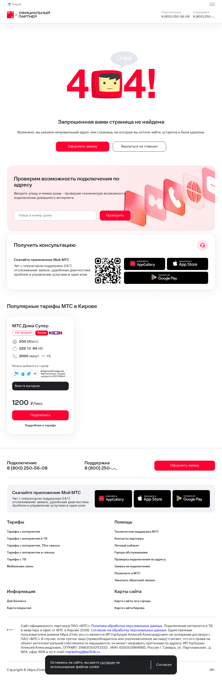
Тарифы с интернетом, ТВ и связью (33, 545)
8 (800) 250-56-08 (175, 16)
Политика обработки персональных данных (126, 626)
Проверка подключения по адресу (140, 559)
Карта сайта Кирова (129, 608)
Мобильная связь (20, 566)
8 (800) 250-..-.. (204, 16)
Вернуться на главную (139, 146)
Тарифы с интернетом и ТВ (27, 538)
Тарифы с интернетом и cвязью (31, 552)
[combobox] (55, 216)
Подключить (40, 415)
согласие (107, 663)
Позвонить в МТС (127, 573)
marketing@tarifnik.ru (82, 652)
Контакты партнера (129, 538)
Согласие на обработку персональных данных (128, 630)
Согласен (164, 665)
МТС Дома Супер (30, 326)
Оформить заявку (82, 146)
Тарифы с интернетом (23, 531)
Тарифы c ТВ (16, 559)
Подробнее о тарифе (40, 425)
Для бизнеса (16, 601)
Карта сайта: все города (132, 601)
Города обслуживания (131, 552)
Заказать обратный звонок (134, 580)
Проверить (115, 215)
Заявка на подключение (132, 566)
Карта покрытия (19, 608)
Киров (16, 4)
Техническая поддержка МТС (136, 531)
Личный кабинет (126, 545)
